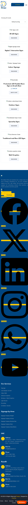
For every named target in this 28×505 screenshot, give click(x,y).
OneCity (14, 498)
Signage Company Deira (7, 424)
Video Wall (4, 393)
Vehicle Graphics (5, 395)
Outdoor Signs (14, 105)
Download (17, 4)
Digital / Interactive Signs (14, 50)
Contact (14, 502)
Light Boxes (4, 400)
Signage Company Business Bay (8, 421)
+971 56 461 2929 (10, 456)
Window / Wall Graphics (7, 398)
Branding (3, 403)
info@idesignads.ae (10, 448)
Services (11, 501)
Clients (16, 501)
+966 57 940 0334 (10, 486)
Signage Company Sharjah (7, 415)
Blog (27, 501)
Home (1, 501)
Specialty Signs (14, 122)
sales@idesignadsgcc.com (12, 481)
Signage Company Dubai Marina (8, 427)
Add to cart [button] (14, 92)
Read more (14, 54)
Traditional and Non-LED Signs (14, 138)
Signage (3, 388)
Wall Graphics (14, 155)
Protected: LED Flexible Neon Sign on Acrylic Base (14, 85)
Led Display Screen (6, 390)
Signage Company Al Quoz (7, 418)
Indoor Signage (14, 67)
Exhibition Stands (5, 405)
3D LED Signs (14, 34)
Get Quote (22, 502)
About (6, 501)
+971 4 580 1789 (10, 454)
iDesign (18, 496)
